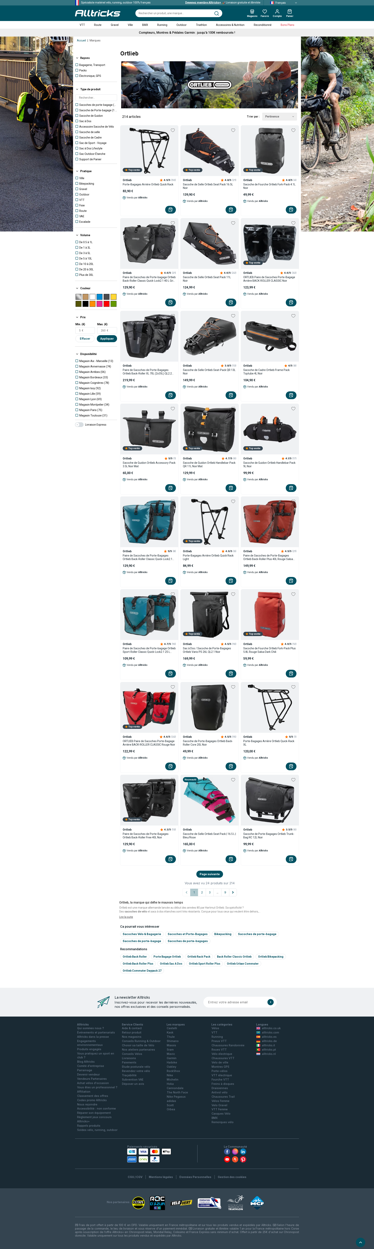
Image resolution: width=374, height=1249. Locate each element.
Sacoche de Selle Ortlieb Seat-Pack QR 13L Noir (209, 371)
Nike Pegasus (176, 1096)
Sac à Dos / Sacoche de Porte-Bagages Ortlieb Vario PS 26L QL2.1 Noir (207, 650)
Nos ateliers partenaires (138, 1049)
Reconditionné (263, 24)
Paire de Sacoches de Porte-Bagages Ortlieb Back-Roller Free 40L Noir (145, 835)
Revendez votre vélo (136, 1071)
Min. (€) (80, 324)
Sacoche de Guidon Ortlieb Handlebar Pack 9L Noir (269, 464)
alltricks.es (269, 1036)
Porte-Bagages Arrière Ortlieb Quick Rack (148, 184)
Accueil (81, 40)
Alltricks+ (83, 1121)
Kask (170, 1032)
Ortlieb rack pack (198, 956)
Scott (170, 1105)
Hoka (170, 1083)
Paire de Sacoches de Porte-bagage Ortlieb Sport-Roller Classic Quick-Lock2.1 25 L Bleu (149, 650)
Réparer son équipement (94, 1112)
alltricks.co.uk (271, 1028)
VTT (82, 24)
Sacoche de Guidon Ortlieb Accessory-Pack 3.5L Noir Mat (149, 464)
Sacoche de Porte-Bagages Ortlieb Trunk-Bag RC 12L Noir (268, 835)
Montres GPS (220, 1066)
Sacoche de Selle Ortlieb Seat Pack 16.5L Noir (208, 186)
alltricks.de (269, 1041)
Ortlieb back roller (135, 956)
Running (162, 24)
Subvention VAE (132, 1079)
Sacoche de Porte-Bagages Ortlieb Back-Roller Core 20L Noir (208, 743)
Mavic (171, 1053)
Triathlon (201, 24)
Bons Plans (287, 24)
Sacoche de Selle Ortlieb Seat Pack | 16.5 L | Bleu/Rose (209, 835)
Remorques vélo (223, 1122)
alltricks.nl (269, 1053)
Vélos (215, 1028)
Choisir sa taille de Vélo (138, 1045)
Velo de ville (220, 1062)
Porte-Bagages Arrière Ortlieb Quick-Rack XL (268, 743)
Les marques (176, 1024)
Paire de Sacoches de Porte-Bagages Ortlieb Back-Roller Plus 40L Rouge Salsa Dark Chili (268, 557)
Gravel (115, 24)
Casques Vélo (221, 1113)
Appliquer (107, 338)
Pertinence (272, 116)
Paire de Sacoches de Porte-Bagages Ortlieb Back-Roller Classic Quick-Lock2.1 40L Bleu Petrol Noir (147, 557)
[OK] (270, 1002)
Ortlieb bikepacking (270, 956)
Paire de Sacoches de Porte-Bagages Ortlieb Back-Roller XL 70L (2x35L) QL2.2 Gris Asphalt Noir (147, 371)
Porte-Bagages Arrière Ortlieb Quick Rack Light (208, 557)
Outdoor (181, 24)
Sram (170, 1049)
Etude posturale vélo (136, 1066)
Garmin (171, 1058)
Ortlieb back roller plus (138, 963)
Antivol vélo (220, 1092)
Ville (130, 24)
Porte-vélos (220, 1071)
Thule (171, 1036)
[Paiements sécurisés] (149, 1155)
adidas (171, 1101)
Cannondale (175, 1088)
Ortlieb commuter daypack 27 (142, 970)
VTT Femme (220, 1109)
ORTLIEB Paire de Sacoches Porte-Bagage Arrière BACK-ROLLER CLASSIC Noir (269, 279)
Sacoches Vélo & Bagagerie (142, 934)
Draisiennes (220, 1088)
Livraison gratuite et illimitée (222, 2)
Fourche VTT (220, 1079)
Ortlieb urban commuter (243, 963)
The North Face (177, 1092)
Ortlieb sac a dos (171, 963)
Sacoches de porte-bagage (257, 934)
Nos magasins (131, 1036)
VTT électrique (222, 1075)
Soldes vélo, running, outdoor (97, 1130)
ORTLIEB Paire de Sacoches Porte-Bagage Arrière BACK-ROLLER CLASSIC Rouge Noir (149, 743)
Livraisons (129, 1058)
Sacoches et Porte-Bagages (188, 934)
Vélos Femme (220, 1101)
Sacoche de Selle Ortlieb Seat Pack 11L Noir (207, 279)
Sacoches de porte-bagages (188, 941)
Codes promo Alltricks (92, 1100)
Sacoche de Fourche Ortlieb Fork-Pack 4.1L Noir (269, 186)
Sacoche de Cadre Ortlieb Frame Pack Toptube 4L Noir (266, 371)
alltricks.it (268, 1045)
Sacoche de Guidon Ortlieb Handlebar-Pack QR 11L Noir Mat (209, 464)
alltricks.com (270, 1032)
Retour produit (131, 1032)
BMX (145, 24)
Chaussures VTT (223, 1058)
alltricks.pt (269, 1049)
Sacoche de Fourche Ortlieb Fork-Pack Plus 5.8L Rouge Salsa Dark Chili (269, 650)
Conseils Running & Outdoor (141, 1041)
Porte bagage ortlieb (167, 956)
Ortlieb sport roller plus (204, 963)
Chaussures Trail (223, 1096)
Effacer (85, 338)
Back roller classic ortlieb (234, 956)
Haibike (172, 1062)
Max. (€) (102, 324)
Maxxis (171, 1045)
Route (97, 24)
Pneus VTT (219, 1041)
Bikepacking (222, 934)
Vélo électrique (222, 1053)
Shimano (173, 1041)
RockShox (173, 1071)
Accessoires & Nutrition (230, 24)
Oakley (171, 1066)
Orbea (171, 1109)
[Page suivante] (233, 892)
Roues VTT (219, 1049)
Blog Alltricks (86, 1061)
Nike (170, 1075)
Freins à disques (223, 1083)
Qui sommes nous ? (90, 1028)
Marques (95, 40)
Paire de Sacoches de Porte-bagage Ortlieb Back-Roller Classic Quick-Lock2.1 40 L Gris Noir (149, 279)
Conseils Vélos (132, 1053)
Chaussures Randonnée (228, 1045)
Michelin (172, 1079)
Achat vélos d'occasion (93, 1083)
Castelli (172, 1028)
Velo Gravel (219, 1105)
